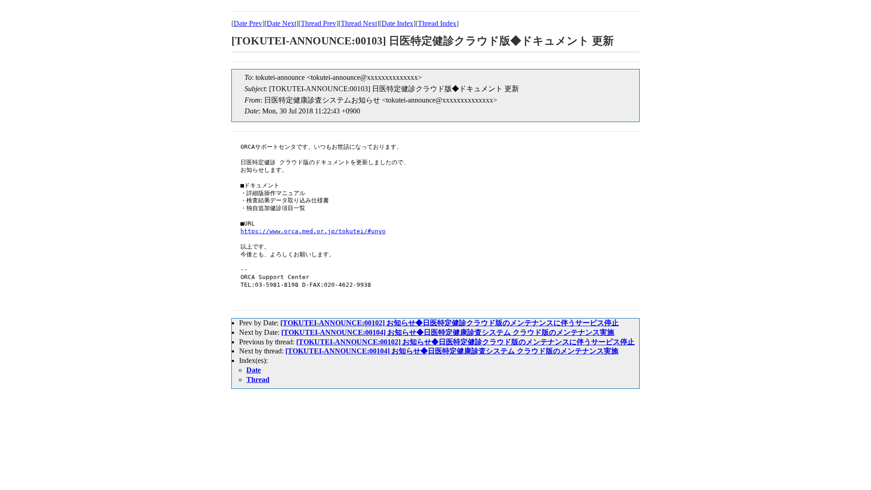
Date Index (397, 23)
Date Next (281, 23)
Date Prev (248, 23)
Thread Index (437, 23)
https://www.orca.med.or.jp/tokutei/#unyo (313, 231)
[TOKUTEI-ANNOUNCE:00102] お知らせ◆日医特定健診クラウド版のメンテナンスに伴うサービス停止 (449, 323)
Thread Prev (318, 23)
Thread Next (359, 23)
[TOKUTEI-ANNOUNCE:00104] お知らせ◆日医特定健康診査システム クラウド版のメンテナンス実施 (447, 332)
